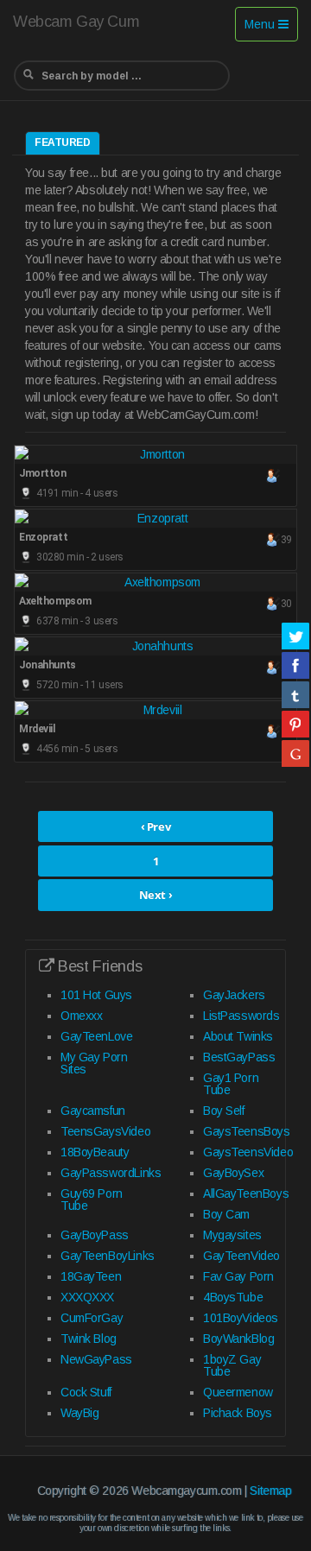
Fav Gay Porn (238, 1276)
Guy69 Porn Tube (91, 1199)
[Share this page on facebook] (295, 665)
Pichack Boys (237, 1413)
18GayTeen (90, 1276)
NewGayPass (96, 1359)
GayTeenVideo (241, 1256)
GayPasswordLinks (110, 1173)
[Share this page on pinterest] (295, 724)
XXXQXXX (87, 1297)
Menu (271, 28)
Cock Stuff (85, 1392)
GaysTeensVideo (248, 1152)
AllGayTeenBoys (246, 1193)
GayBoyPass (94, 1235)
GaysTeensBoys (246, 1131)
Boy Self (223, 1110)
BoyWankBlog (238, 1338)
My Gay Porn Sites (93, 1063)
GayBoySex (233, 1173)
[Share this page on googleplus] (295, 753)
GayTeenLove (96, 1036)
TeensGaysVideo (105, 1131)
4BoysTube (233, 1297)
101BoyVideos (240, 1318)
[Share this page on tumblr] (295, 694)
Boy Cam (226, 1214)
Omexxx (81, 1015)
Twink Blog (88, 1338)
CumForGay (91, 1318)
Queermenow (238, 1392)
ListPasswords (241, 1015)
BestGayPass (239, 1057)
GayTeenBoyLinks (107, 1256)
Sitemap (270, 1490)
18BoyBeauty (94, 1152)
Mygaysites (232, 1235)
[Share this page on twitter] (295, 635)
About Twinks (238, 1036)
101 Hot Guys (96, 995)
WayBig (79, 1413)
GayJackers (234, 995)
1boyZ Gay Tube (232, 1365)
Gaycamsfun (92, 1110)
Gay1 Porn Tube (230, 1084)
